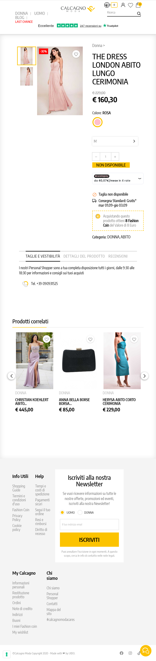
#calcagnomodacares (61, 619)
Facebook (121, 653)
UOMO (39, 13)
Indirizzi (17, 614)
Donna (113, 236)
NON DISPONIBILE (111, 164)
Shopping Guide (18, 488)
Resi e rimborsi (40, 521)
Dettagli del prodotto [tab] (84, 256)
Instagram (130, 653)
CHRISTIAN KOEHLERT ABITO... (32, 402)
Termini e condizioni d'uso (19, 500)
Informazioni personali (20, 585)
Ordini (16, 603)
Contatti (52, 603)
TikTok (139, 653)
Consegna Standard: (112, 200)
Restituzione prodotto (20, 595)
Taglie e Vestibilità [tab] (43, 256)
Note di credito (22, 608)
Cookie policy (16, 527)
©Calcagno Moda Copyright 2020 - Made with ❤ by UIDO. (43, 653)
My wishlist (20, 632)
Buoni (16, 620)
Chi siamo (53, 588)
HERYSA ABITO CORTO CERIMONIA (119, 402)
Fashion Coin (20, 510)
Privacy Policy (17, 517)
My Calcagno (24, 573)
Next (144, 376)
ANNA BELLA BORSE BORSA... (74, 402)
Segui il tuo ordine (42, 512)
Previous (11, 376)
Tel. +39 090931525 (44, 283)
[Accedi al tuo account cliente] (123, 4)
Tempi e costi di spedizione (42, 490)
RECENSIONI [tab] (118, 256)
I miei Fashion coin (24, 626)
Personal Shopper (52, 596)
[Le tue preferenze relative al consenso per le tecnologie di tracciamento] (6, 654)
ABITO (126, 236)
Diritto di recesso (41, 531)
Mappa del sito (54, 611)
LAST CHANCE (24, 22)
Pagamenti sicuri (42, 502)
